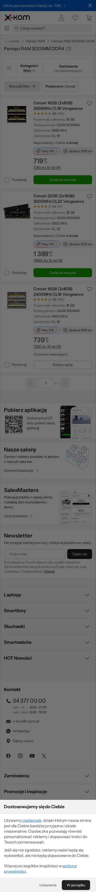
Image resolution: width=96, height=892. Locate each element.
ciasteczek (31, 820)
